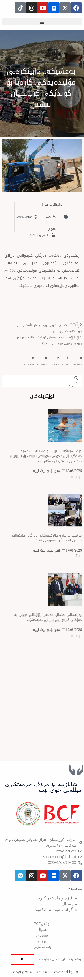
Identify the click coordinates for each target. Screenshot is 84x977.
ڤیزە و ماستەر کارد (55, 898)
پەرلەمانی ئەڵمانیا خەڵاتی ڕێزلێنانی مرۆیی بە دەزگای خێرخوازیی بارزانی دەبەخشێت (48, 617)
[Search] (22, 959)
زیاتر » (76, 476)
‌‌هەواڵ (52, 229)
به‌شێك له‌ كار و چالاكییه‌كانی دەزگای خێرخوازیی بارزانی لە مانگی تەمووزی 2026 (46, 538)
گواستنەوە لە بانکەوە (53, 909)
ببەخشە (76, 888)
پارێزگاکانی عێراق (52, 204)
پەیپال (67, 904)
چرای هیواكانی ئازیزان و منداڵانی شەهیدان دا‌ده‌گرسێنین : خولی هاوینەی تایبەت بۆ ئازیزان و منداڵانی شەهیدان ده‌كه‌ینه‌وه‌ (46, 456)
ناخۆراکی (52, 217)
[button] (42, 21)
